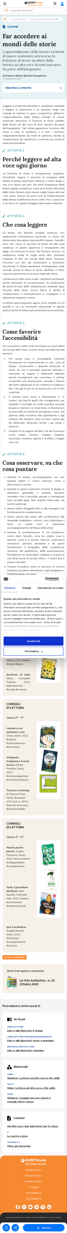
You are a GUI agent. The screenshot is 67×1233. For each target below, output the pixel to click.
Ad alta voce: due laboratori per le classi (32, 1126)
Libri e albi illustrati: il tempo (25, 1030)
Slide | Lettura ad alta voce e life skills (31, 1088)
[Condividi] (15, 1227)
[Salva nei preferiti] (6, 1227)
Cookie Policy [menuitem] (33, 1170)
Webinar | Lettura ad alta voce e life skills (33, 1078)
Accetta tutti (33, 641)
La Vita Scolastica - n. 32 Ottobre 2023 (37, 982)
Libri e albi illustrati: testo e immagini (30, 1040)
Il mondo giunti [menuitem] (33, 1181)
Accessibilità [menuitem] (33, 1198)
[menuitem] (18, 1207)
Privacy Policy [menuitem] (33, 1175)
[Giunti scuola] (33, 1161)
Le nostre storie (17, 1136)
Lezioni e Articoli (18, 19)
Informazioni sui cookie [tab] (50, 587)
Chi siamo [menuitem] (33, 1187)
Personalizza (32, 651)
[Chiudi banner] (62, 579)
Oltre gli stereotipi (19, 1146)
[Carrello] (55, 4)
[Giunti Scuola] (33, 4)
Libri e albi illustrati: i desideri (25, 1050)
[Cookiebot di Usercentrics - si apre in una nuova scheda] (45, 579)
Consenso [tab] (9, 587)
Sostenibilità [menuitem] (33, 1193)
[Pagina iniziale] (5, 19)
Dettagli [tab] (27, 587)
